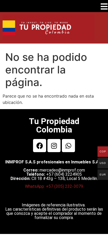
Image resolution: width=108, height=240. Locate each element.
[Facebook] (39, 145)
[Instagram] (54, 145)
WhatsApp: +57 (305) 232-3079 (54, 186)
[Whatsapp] (68, 145)
